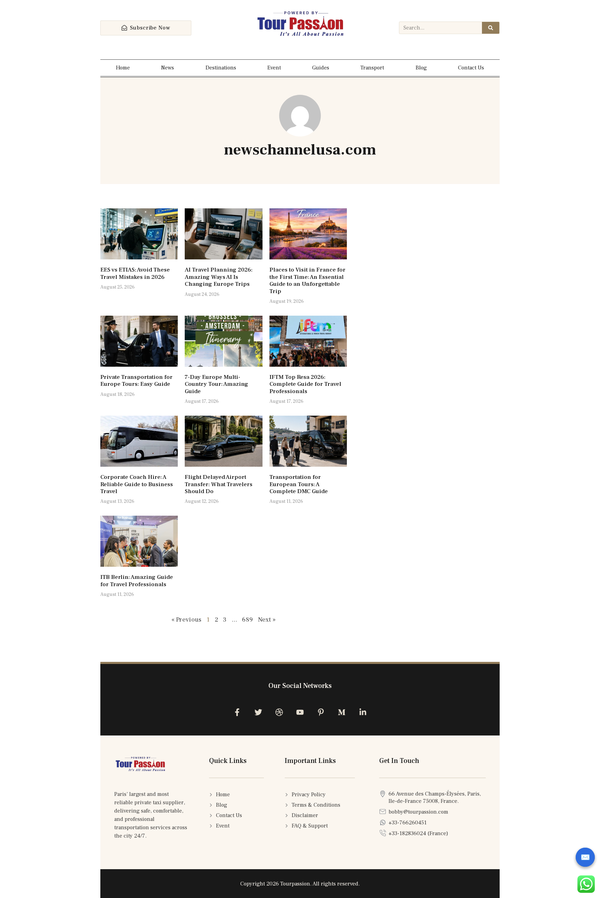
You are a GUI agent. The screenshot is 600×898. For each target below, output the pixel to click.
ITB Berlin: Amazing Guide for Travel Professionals (136, 580)
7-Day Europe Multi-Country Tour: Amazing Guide (216, 384)
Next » (267, 620)
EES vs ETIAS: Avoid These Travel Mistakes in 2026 (135, 273)
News (167, 67)
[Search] (490, 28)
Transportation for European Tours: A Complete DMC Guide (298, 484)
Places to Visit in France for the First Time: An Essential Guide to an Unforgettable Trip (307, 280)
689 (247, 620)
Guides (320, 67)
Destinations (221, 67)
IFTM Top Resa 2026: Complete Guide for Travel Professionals (305, 384)
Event (274, 67)
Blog (421, 67)
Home (123, 67)
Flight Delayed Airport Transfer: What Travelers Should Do (218, 484)
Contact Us (471, 67)
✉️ (585, 857)
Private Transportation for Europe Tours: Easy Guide (136, 380)
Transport (372, 67)
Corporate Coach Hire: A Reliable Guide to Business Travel (136, 484)
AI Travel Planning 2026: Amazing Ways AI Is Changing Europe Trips (218, 277)
